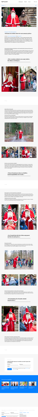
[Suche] (34, 1)
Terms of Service (15, 369)
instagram (24, 412)
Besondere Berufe (13, 31)
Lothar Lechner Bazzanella (12, 36)
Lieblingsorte (21, 1)
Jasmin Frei (19, 36)
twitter (28, 412)
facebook (21, 412)
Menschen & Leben (8, 31)
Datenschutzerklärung (23, 416)
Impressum (21, 414)
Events (29, 1)
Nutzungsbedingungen (23, 415)
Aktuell (25, 1)
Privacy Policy (27, 368)
